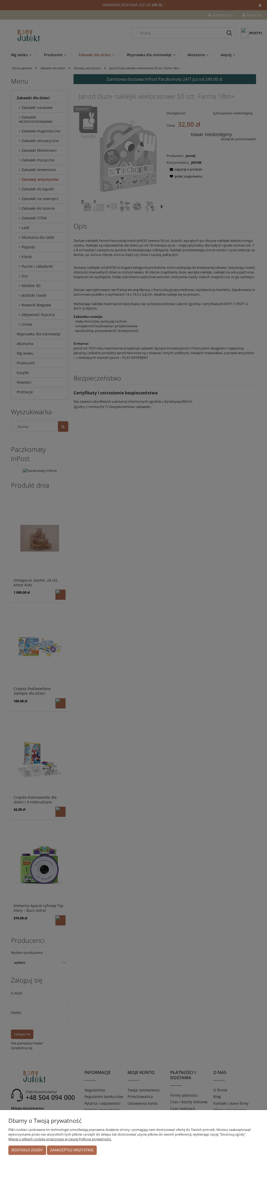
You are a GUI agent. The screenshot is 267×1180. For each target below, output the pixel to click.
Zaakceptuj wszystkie (72, 1150)
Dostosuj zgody (27, 1150)
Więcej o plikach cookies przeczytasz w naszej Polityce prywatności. (60, 1139)
